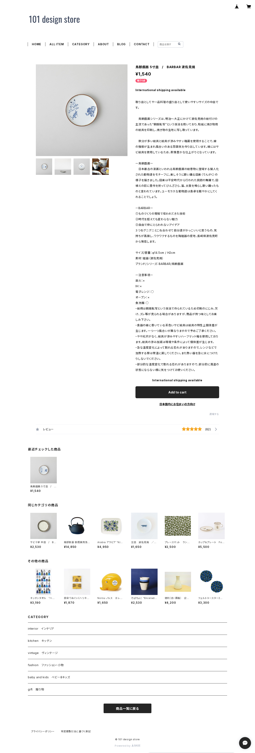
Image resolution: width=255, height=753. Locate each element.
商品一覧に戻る (127, 709)
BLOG (121, 44)
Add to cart (177, 392)
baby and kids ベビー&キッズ (49, 677)
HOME (36, 44)
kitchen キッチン (40, 640)
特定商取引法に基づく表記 (76, 731)
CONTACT (142, 44)
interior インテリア (41, 628)
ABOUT (103, 44)
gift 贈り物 (36, 689)
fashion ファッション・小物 (46, 665)
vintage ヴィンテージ (43, 653)
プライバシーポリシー (43, 731)
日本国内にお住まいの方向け (177, 404)
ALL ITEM (56, 44)
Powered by (123, 745)
